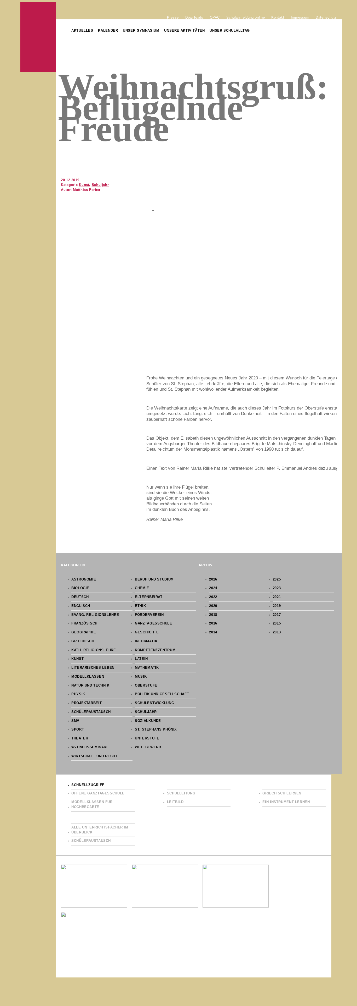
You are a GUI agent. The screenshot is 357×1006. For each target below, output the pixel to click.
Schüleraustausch (91, 712)
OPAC (215, 17)
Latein (141, 659)
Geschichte (147, 632)
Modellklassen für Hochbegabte (92, 804)
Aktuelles (82, 30)
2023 (277, 588)
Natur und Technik (90, 685)
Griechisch (82, 641)
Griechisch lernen (281, 793)
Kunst (84, 185)
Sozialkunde (148, 721)
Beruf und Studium (154, 579)
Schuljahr (100, 185)
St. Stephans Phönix (156, 729)
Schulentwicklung (154, 703)
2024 (213, 588)
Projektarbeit (86, 703)
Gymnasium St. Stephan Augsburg (38, 37)
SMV (75, 721)
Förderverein (149, 615)
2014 (213, 632)
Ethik (140, 606)
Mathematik (147, 668)
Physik (78, 694)
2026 (213, 579)
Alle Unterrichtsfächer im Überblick (99, 830)
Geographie (83, 632)
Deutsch (80, 597)
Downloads (194, 17)
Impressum (300, 17)
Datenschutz (326, 17)
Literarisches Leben (92, 668)
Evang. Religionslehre (95, 615)
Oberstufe (146, 685)
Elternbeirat (149, 597)
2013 (277, 632)
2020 (213, 606)
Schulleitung (181, 793)
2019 (277, 606)
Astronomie (83, 579)
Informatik (146, 641)
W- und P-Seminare (90, 747)
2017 (277, 615)
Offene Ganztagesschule (98, 793)
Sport (77, 729)
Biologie (80, 588)
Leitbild (175, 802)
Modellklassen (87, 676)
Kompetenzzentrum (155, 650)
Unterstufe (147, 738)
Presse (173, 17)
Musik (141, 676)
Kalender (108, 30)
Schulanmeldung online (245, 17)
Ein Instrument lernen (286, 802)
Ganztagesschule (153, 623)
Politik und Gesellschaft (162, 694)
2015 (277, 623)
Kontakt (277, 17)
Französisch (84, 623)
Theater (79, 738)
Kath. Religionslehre (93, 650)
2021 (277, 597)
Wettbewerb (148, 747)
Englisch (80, 606)
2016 (213, 623)
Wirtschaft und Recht (94, 756)
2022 (213, 597)
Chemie (142, 588)
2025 (277, 579)
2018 (213, 615)
